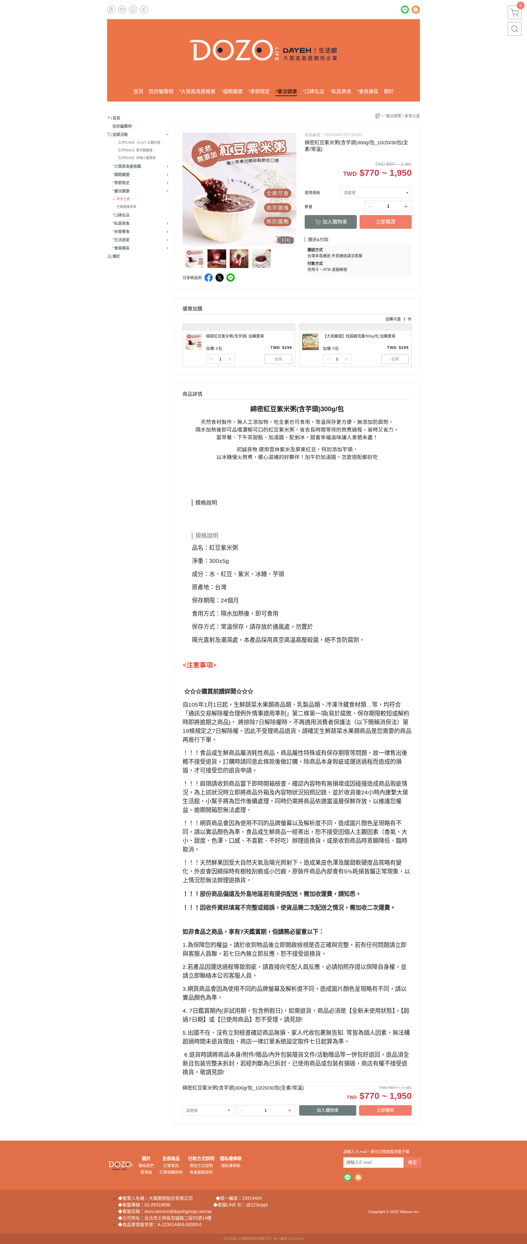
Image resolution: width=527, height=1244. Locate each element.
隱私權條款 (231, 1158)
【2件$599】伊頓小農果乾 (136, 158)
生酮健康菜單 (126, 207)
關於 (146, 1158)
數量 (308, 206)
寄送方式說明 (201, 1165)
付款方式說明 (201, 1158)
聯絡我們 (146, 1165)
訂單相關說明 (171, 1172)
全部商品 (171, 1158)
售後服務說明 (201, 1172)
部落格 (146, 1172)
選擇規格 (312, 192)
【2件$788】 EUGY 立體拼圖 (138, 143)
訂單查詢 (171, 1165)
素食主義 (123, 199)
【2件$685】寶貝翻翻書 (135, 150)
